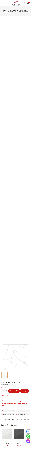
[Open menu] (2, 3)
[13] (15, 357)
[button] (4, 375)
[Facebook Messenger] (28, 441)
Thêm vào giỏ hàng (14, 391)
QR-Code (6, 395)
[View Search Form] (25, 3)
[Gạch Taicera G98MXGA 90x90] (19, 434)
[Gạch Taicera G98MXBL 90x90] (7, 434)
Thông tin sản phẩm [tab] (8, 419)
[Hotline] (28, 436)
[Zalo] (28, 431)
